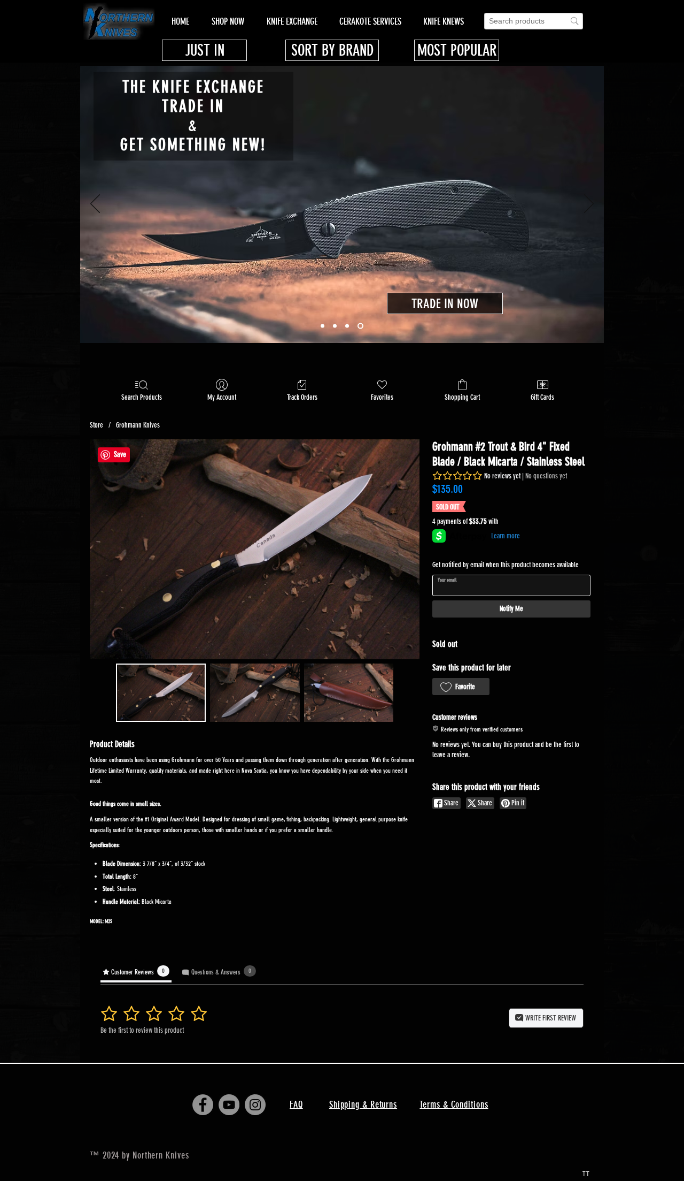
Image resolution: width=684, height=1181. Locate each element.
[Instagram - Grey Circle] (255, 1104)
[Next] (589, 204)
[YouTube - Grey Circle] (229, 1104)
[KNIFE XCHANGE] (360, 326)
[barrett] (347, 326)
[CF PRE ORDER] (335, 326)
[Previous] (95, 204)
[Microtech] (322, 326)
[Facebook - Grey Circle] (202, 1104)
